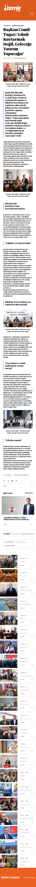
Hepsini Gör (29, 493)
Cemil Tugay (7, 475)
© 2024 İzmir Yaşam (28, 877)
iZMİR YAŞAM (10, 877)
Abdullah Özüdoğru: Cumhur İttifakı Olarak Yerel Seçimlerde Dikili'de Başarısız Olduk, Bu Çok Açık (16, 519)
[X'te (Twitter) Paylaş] (8, 481)
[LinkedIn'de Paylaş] (12, 481)
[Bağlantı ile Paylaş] (16, 481)
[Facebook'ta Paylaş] (4, 481)
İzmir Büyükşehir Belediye (21, 475)
